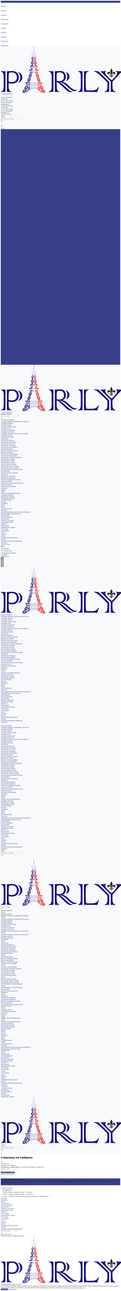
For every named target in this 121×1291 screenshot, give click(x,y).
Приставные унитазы (8, 161)
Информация (5, 336)
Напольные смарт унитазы (10, 287)
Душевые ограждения (8, 137)
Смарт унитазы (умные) (8, 166)
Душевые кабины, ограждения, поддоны (15, 132)
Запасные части (6, 179)
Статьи (3, 231)
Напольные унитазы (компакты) (11, 159)
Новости (4, 229)
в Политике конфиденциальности (73, 1288)
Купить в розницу (7, 212)
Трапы (3, 186)
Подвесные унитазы (8, 162)
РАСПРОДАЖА (6, 195)
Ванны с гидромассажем (9, 155)
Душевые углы (6, 138)
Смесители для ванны (8, 266)
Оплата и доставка (7, 215)
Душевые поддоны (7, 142)
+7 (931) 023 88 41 (7, 1088)
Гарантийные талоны (8, 222)
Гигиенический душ (7, 261)
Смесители (4, 149)
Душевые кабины (7, 133)
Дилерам (4, 205)
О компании (5, 352)
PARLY (3, 200)
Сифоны (3, 184)
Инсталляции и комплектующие (11, 167)
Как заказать (5, 214)
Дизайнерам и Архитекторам (11, 208)
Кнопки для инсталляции (9, 294)
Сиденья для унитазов (8, 181)
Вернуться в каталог (8, 1174)
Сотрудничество (6, 330)
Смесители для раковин (9, 268)
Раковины (4, 169)
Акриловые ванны (7, 150)
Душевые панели (7, 145)
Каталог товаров (6, 241)
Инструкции (5, 220)
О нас (3, 227)
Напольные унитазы (7, 191)
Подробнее (13, 1289)
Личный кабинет (6, 1091)
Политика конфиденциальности (12, 236)
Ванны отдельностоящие (9, 152)
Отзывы (3, 234)
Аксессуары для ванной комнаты (12, 178)
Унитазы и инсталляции (9, 157)
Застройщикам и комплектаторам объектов (15, 207)
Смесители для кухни (8, 265)
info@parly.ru (5, 104)
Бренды (3, 323)
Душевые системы (7, 147)
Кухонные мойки (6, 176)
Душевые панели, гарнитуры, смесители (14, 144)
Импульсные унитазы (8, 164)
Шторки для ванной (7, 140)
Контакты (4, 364)
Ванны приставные (7, 154)
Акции (3, 328)
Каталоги (4, 219)
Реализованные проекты (9, 232)
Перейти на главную (8, 1172)
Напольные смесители (8, 263)
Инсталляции (5, 292)
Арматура (4, 183)
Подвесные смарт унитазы (10, 289)
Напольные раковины (8, 173)
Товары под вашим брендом (10, 188)
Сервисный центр (7, 217)
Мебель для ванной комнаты (10, 174)
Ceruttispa (4, 198)
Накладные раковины (8, 171)
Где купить (4, 350)
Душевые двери (6, 135)
